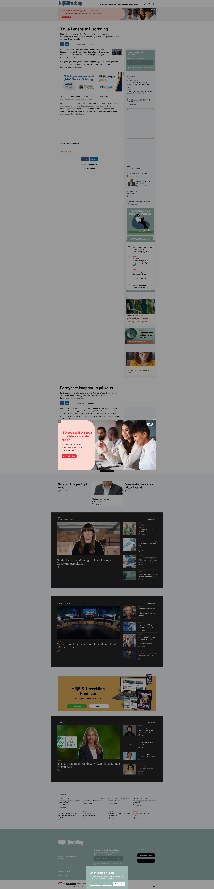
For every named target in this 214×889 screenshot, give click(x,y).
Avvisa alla (107, 883)
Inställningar (95, 883)
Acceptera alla (118, 883)
